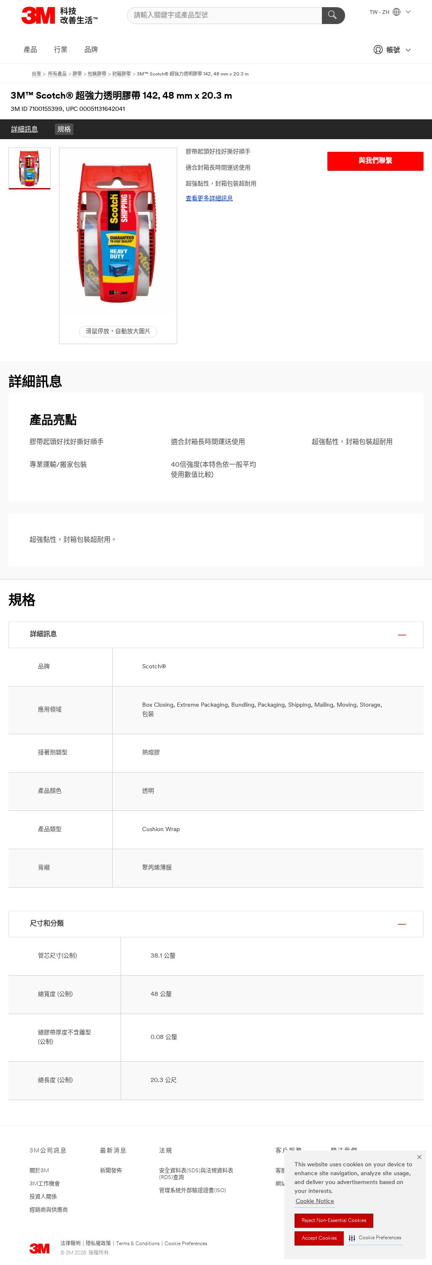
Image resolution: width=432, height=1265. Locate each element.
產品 (30, 50)
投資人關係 (43, 1197)
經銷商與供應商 (49, 1210)
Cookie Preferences (186, 1243)
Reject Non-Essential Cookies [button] (334, 1220)
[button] (375, 1238)
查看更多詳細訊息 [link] (209, 199)
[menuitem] (24, 129)
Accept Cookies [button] (319, 1238)
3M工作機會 (45, 1184)
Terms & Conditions (137, 1243)
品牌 (91, 50)
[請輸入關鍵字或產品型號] (333, 15)
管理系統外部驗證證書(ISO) (192, 1190)
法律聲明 (70, 1243)
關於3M (39, 1170)
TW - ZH (380, 12)
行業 (61, 50)
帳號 (393, 50)
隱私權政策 (98, 1243)
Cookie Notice (315, 1201)
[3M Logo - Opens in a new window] (70, 15)
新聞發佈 (111, 1170)
